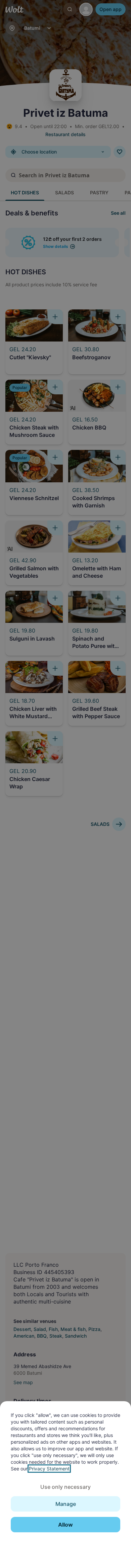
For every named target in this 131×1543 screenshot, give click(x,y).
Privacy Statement (49, 1468)
